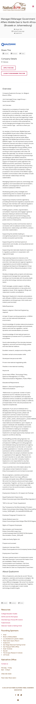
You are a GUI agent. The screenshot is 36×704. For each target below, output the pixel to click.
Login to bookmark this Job (14, 73)
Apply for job (8, 68)
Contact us (4, 664)
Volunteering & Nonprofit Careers (12, 620)
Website (5, 62)
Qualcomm (18, 33)
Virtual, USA (18, 29)
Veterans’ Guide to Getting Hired (11, 626)
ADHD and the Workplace (9, 617)
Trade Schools (5, 623)
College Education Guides (9, 614)
